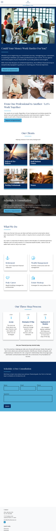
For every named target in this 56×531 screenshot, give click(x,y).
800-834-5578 (10, 512)
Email (22, 385)
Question (6, 394)
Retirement (6, 528)
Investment (6, 530)
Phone (39, 385)
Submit (7, 406)
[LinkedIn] (5, 522)
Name (5, 385)
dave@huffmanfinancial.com (10, 520)
